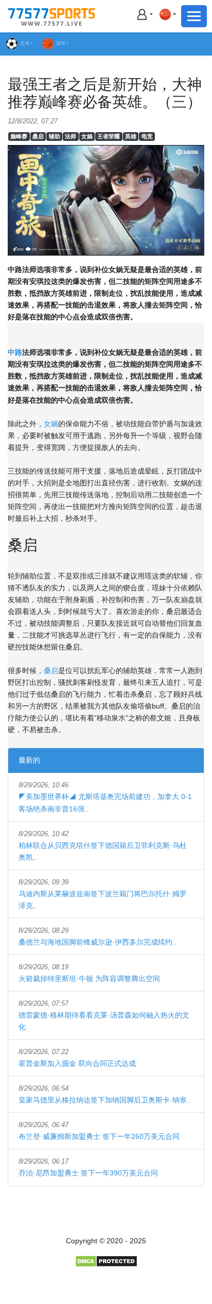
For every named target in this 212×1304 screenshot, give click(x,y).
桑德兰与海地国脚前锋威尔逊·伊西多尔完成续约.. (97, 942)
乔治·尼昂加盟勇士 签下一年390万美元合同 (88, 1173)
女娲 (87, 136)
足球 (24, 43)
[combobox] (167, 14)
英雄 (130, 136)
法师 (70, 136)
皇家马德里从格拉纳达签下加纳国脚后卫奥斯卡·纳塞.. (105, 1100)
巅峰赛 (18, 136)
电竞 (147, 136)
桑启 (38, 136)
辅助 (54, 136)
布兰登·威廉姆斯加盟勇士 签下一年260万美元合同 (99, 1136)
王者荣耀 (108, 136)
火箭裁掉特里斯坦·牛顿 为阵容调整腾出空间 (89, 978)
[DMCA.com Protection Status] (106, 1261)
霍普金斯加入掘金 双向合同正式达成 (77, 1063)
